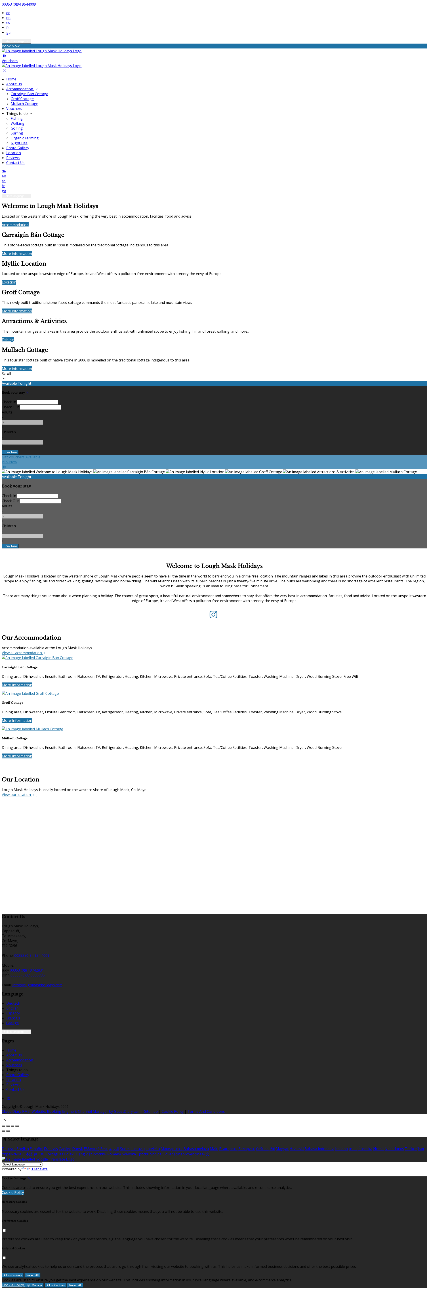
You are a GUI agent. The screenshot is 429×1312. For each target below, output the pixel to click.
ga (8, 32)
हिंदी (272, 1148)
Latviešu (153, 1148)
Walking (17, 123)
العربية (114, 1148)
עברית (353, 1148)
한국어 (39, 1154)
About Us (14, 84)
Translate (39, 1169)
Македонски (172, 1148)
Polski (69, 1154)
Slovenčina (192, 1154)
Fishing (17, 118)
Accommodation (20, 88)
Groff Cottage (22, 98)
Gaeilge (12, 1022)
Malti (214, 1148)
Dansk (77, 1148)
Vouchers (14, 108)
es (8, 22)
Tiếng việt (83, 1154)
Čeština (262, 1148)
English (12, 1008)
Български (228, 1148)
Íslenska (365, 1148)
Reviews (13, 157)
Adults (7, 412)
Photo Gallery (17, 147)
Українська (11, 1154)
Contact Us (15, 162)
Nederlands (394, 1148)
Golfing (17, 128)
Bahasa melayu (196, 1148)
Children (9, 432)
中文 (205, 1154)
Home (11, 79)
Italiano (341, 1148)
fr (7, 27)
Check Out (10, 407)
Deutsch (13, 1003)
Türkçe (411, 1148)
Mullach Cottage (24, 103)
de (8, 12)
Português (54, 1154)
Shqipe (156, 1154)
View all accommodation (22, 652)
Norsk (378, 1148)
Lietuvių (138, 1148)
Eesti (104, 1148)
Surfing (17, 133)
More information (17, 253)
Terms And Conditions (206, 1111)
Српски (143, 1154)
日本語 (27, 1154)
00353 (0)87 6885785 (28, 975)
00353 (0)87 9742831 (27, 970)
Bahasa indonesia (319, 1148)
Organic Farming (25, 138)
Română (114, 1154)
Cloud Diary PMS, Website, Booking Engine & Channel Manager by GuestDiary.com (71, 1111)
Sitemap (151, 1111)
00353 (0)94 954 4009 (31, 955)
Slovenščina (172, 1154)
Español (13, 1013)
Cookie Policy (173, 1111)
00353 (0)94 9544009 (19, 4)
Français (13, 1018)
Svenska (129, 1154)
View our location (17, 794)
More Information (17, 684)
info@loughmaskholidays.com (37, 984)
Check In (9, 401)
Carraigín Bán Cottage (29, 93)
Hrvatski (297, 1148)
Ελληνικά (91, 1148)
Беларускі (246, 1148)
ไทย (421, 1148)
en (8, 17)
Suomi (125, 1148)
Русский (99, 1154)
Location (13, 152)
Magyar (282, 1148)
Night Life (19, 143)
